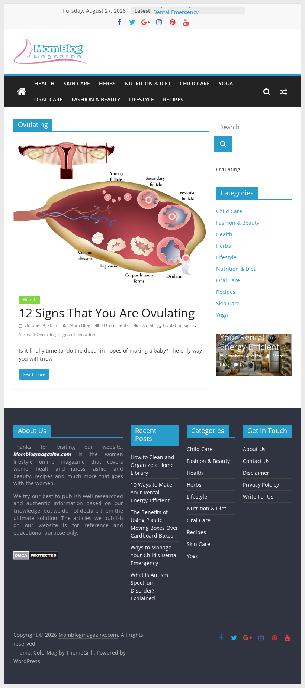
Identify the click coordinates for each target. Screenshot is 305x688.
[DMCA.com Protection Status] (35, 554)
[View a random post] (283, 92)
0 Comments (115, 325)
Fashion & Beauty (95, 99)
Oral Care (48, 99)
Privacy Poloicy (261, 484)
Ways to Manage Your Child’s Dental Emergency (189, 13)
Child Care (195, 83)
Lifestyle (141, 99)
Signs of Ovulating (37, 334)
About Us (254, 448)
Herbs (107, 83)
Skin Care (77, 83)
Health (44, 83)
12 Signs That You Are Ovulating (107, 313)
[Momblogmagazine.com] (21, 92)
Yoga (226, 83)
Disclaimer (256, 472)
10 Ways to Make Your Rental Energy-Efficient (252, 336)
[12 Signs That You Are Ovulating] (111, 142)
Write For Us (258, 496)
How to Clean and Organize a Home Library (152, 465)
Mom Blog (80, 325)
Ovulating (150, 325)
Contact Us (256, 460)
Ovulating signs (179, 325)
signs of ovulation (77, 334)
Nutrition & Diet (148, 83)
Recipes (173, 99)
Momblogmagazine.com (42, 454)
